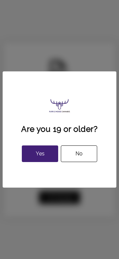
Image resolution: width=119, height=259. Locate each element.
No (79, 153)
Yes (40, 153)
